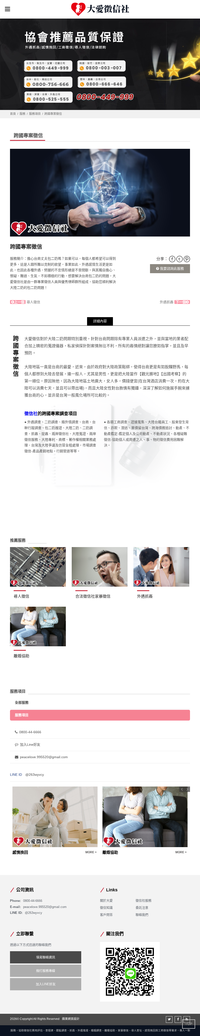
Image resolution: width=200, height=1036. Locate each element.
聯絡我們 (142, 915)
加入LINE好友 (46, 984)
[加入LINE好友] (130, 971)
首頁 (13, 114)
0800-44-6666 (30, 732)
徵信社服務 (143, 900)
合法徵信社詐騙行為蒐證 (123, 852)
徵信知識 (106, 907)
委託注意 (142, 907)
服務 (22, 114)
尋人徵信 (27, 302)
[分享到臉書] (178, 1019)
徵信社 (31, 413)
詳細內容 (100, 321)
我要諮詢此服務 (171, 268)
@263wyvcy (34, 775)
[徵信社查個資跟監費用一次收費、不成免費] (100, 61)
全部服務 (22, 702)
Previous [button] (182, 789)
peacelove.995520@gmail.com (44, 757)
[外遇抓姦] (161, 567)
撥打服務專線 (45, 970)
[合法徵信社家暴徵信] (100, 567)
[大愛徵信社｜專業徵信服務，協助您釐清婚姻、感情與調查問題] (100, 9)
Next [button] (187, 789)
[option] (100, 193)
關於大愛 (106, 900)
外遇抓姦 (173, 302)
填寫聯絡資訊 (45, 957)
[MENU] (7, 9)
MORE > (91, 852)
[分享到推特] (169, 1019)
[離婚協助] (38, 626)
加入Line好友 (30, 744)
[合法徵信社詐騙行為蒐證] (145, 817)
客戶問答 (106, 915)
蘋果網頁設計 (71, 1019)
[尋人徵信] (38, 567)
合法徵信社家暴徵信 (92, 596)
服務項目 (35, 114)
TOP (188, 1024)
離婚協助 (21, 656)
